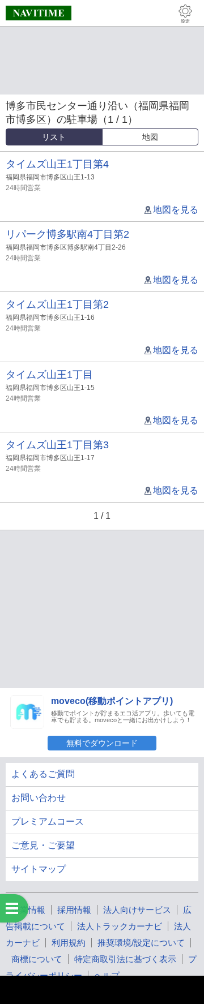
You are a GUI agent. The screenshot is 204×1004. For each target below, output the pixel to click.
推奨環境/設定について (141, 942)
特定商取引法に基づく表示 (125, 959)
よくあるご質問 (43, 774)
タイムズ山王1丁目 (49, 374)
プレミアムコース (47, 821)
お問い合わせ (38, 798)
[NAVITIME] (38, 13)
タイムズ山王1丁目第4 (57, 164)
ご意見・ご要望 (43, 845)
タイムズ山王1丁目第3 (57, 444)
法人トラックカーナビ (119, 926)
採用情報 (74, 910)
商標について (36, 959)
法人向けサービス (137, 910)
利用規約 (69, 942)
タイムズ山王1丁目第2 (57, 304)
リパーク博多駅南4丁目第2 (67, 234)
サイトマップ (38, 869)
